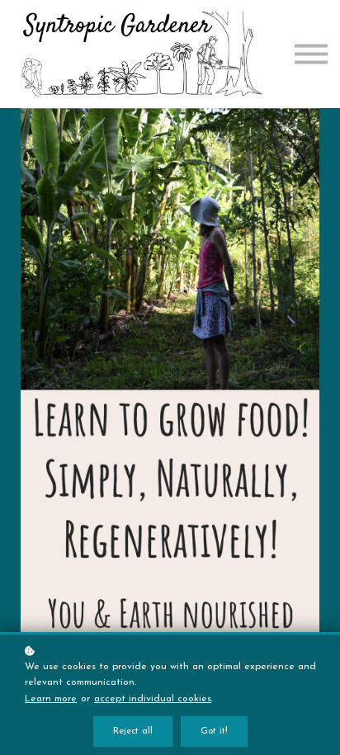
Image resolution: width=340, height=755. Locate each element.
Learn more (51, 699)
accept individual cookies (152, 699)
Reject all (133, 731)
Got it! (214, 731)
